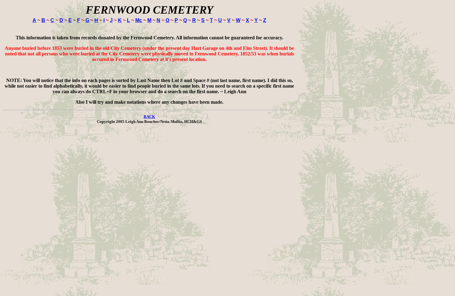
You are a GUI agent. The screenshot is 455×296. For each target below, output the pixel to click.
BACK (149, 116)
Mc (138, 20)
